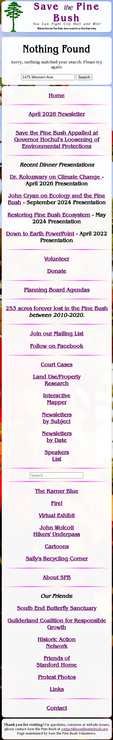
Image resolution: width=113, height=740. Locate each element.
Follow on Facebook (56, 346)
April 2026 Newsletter (57, 114)
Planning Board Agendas (57, 289)
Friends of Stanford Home (57, 661)
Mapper (57, 402)
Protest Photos (57, 677)
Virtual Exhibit (57, 515)
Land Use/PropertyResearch (57, 380)
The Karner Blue (56, 491)
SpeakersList (57, 455)
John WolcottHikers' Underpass (56, 531)
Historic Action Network (57, 642)
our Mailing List (62, 333)
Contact (57, 708)
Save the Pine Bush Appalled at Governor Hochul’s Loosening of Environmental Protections (56, 139)
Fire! (57, 503)
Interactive (56, 395)
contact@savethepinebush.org (84, 729)
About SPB (57, 577)
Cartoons (57, 546)
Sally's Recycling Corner (57, 558)
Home (57, 95)
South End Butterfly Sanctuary (56, 608)
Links (57, 689)
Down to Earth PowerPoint (40, 233)
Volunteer (56, 258)
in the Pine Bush (74, 308)
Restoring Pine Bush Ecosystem (49, 214)
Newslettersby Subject (57, 418)
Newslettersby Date (57, 436)
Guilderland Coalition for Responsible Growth (57, 624)
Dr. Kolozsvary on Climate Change (56, 176)
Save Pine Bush (67, 11)
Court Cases (56, 364)
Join (35, 333)
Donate (56, 271)
